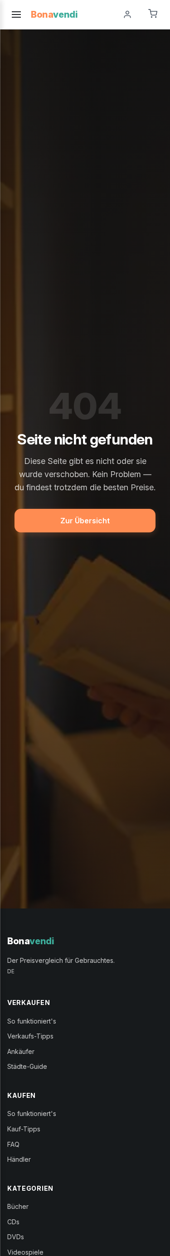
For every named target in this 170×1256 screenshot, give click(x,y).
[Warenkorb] (153, 14)
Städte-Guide (27, 1066)
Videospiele (25, 1252)
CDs (13, 1222)
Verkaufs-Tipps (30, 1036)
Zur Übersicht (85, 520)
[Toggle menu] (16, 14)
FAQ (13, 1144)
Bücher (18, 1206)
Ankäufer (20, 1051)
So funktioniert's (31, 1021)
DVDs (15, 1237)
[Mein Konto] (127, 14)
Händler (19, 1159)
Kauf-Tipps (23, 1129)
